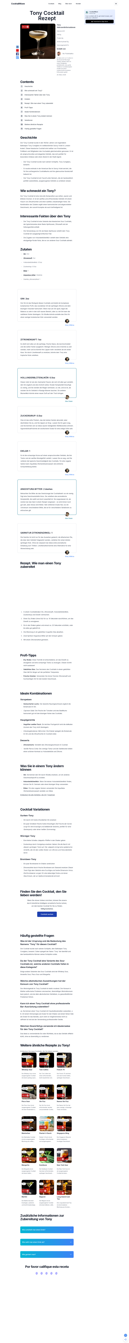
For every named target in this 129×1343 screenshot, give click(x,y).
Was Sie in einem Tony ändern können (36, 116)
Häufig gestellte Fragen (31, 129)
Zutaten (25, 99)
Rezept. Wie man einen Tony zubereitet (37, 103)
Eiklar (25, 271)
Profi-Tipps (27, 107)
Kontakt (78, 3)
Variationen (27, 120)
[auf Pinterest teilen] (17, 50)
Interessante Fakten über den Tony (35, 95)
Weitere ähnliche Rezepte (32, 124)
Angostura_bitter (29, 275)
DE (116, 3)
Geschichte (27, 86)
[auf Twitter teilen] (17, 57)
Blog (59, 3)
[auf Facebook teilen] (17, 54)
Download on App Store (100, 21)
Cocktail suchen (47, 914)
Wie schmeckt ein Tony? (31, 91)
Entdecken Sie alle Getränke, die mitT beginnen (37, 795)
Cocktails (51, 3)
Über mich (68, 3)
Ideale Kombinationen (30, 112)
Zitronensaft (27, 258)
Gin (24, 254)
